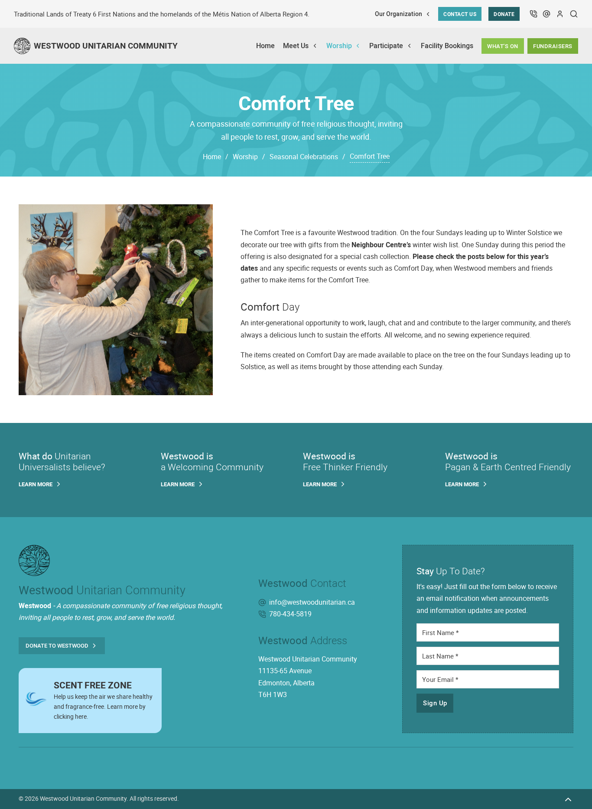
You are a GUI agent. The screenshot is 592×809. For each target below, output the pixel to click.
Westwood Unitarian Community (83, 798)
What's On (502, 46)
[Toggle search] (573, 14)
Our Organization (398, 14)
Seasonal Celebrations (304, 156)
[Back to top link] (568, 798)
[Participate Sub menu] (409, 46)
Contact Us (459, 13)
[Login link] (560, 14)
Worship (339, 45)
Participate (386, 45)
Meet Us (296, 45)
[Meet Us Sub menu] (315, 46)
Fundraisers (552, 46)
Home (265, 45)
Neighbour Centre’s (381, 244)
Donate (504, 13)
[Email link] (546, 14)
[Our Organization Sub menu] (428, 14)
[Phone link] (533, 14)
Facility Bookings (447, 45)
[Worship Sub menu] (358, 46)
